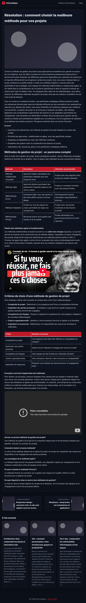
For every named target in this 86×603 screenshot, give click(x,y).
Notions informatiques (67, 3)
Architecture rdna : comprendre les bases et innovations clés (14, 542)
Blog (81, 3)
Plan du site (52, 599)
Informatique (12, 3)
